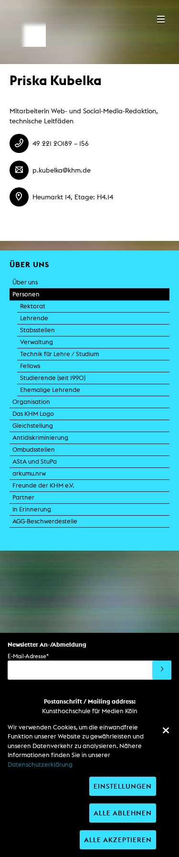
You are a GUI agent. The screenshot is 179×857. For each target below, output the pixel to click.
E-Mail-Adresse (28, 656)
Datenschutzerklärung (40, 764)
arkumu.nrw (29, 473)
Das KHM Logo (33, 413)
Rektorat (32, 306)
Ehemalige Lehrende (50, 389)
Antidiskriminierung (40, 437)
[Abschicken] (161, 670)
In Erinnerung (31, 509)
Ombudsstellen (33, 449)
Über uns (25, 282)
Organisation (31, 401)
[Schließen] (165, 730)
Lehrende (34, 318)
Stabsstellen (37, 330)
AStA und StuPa (34, 461)
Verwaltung (36, 342)
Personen (26, 294)
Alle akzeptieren (118, 839)
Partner (23, 497)
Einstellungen (123, 786)
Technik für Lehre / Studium (59, 354)
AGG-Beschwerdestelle (44, 521)
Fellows (30, 365)
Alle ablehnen (123, 813)
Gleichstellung (32, 425)
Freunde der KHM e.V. (43, 485)
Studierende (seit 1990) (52, 377)
